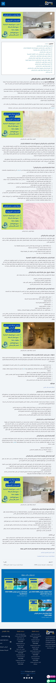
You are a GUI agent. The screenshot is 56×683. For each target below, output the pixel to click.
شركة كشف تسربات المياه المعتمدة (46, 556)
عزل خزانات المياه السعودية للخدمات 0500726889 (20, 640)
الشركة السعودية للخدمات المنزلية (47, 5)
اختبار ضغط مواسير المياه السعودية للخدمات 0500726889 (35, 653)
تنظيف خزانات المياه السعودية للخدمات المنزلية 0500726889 (20, 651)
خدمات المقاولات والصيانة (47, 595)
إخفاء (47, 43)
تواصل (14, 442)
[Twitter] (29, 678)
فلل (24, 369)
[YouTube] (24, 678)
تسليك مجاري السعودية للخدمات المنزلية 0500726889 (35, 647)
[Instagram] (27, 678)
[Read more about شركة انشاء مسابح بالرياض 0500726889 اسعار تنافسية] (15, 584)
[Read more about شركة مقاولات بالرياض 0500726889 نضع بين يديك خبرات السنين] (40, 584)
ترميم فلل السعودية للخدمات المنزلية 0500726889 (35, 641)
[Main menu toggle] (3, 3)
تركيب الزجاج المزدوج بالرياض (48, 552)
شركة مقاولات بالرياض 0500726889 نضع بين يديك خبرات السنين (40, 592)
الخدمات (19, 170)
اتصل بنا (53, 108)
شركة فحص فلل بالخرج (49, 387)
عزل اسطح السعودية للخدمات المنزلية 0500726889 (20, 645)
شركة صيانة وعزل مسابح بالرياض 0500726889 (43, 614)
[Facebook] (32, 678)
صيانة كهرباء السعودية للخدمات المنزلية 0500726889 (20, 662)
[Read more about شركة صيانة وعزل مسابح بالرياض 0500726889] (40, 605)
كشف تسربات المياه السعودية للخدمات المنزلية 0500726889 (35, 636)
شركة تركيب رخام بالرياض (46, 238)
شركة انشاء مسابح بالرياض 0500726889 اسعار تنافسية (16, 592)
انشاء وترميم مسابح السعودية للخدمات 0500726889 (35, 658)
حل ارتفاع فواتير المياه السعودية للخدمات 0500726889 (20, 656)
